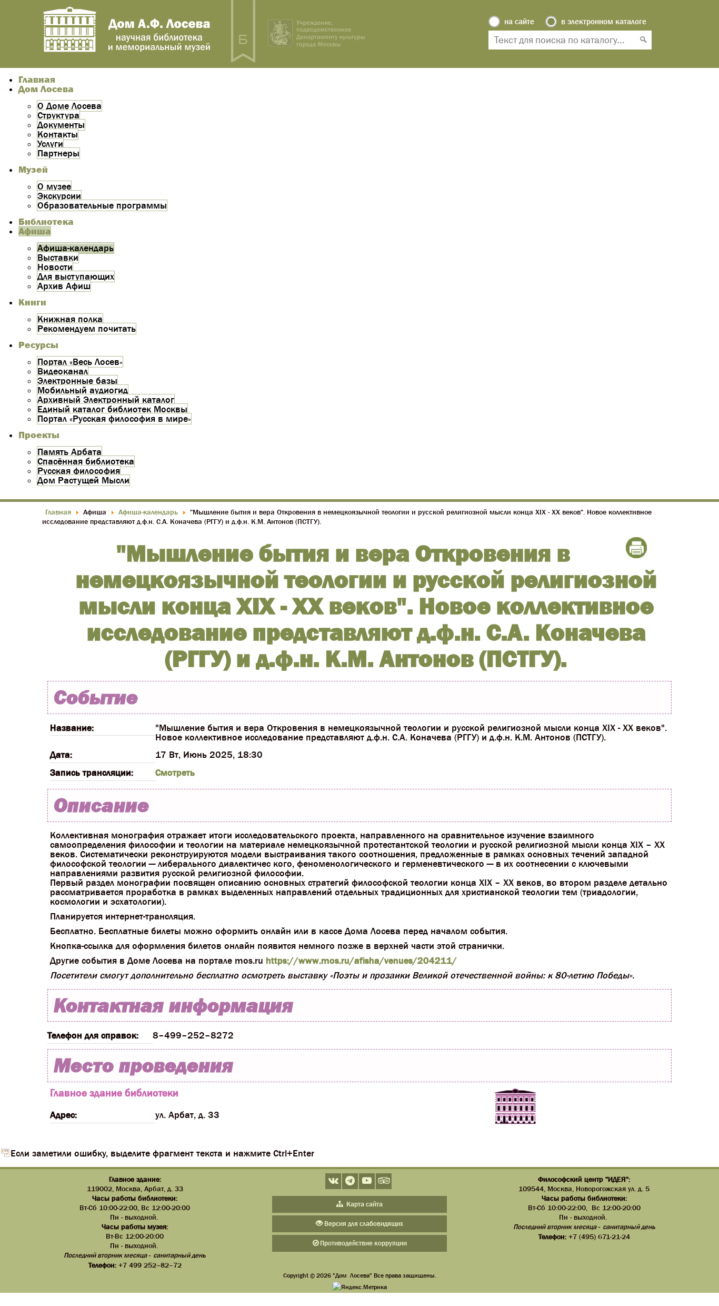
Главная (36, 79)
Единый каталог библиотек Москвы (112, 409)
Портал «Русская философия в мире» (114, 418)
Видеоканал (62, 371)
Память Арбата (69, 452)
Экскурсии (59, 196)
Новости (55, 267)
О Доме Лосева (69, 106)
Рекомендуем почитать (86, 328)
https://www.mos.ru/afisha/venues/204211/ (361, 960)
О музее (54, 186)
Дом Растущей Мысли (83, 480)
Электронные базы (77, 380)
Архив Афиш (64, 286)
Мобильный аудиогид (82, 390)
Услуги (50, 143)
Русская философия (78, 471)
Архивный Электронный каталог (105, 399)
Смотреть (175, 772)
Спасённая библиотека (85, 461)
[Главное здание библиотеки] (515, 1107)
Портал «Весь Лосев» (80, 362)
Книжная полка (70, 319)
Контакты (57, 134)
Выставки (57, 257)
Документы (61, 125)
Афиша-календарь (75, 248)
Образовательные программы (102, 205)
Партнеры (58, 153)
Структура (58, 115)
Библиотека (46, 221)
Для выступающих (75, 276)
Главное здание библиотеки (114, 1093)
